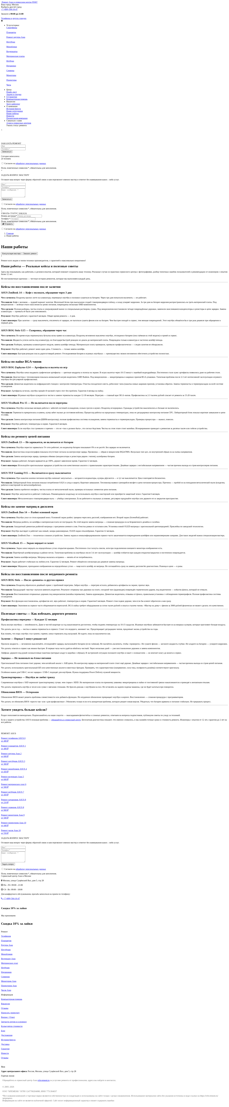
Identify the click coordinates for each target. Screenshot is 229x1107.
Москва (4, 1062)
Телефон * (5, 219)
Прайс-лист (11, 92)
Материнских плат (9, 963)
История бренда (13, 109)
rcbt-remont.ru (44, 1080)
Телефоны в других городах (13, 18)
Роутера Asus (7, 945)
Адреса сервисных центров (18, 123)
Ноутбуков (6, 950)
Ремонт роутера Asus (15, 37)
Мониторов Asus (8, 981)
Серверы (10, 70)
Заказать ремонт (30, 254)
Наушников (6, 972)
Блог (3, 1031)
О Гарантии (11, 97)
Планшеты (11, 32)
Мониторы (11, 75)
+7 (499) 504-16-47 (9, 9)
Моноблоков (6, 954)
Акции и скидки (13, 94)
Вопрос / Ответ (8, 1017)
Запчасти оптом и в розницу (14, 1022)
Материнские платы (15, 56)
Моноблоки (11, 47)
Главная (10, 233)
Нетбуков (5, 968)
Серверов (5, 977)
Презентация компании (17, 118)
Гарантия (5, 1049)
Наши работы (12, 113)
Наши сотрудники (14, 111)
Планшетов (6, 941)
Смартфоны (11, 27)
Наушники (11, 66)
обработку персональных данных (31, 163)
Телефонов (6, 936)
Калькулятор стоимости (12, 1026)
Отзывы (4, 1008)
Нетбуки (10, 61)
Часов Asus (6, 990)
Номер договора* (9, 216)
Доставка (5, 1044)
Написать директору (10, 1013)
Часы (8, 85)
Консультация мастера (11, 254)
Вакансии (5, 1004)
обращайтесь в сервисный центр (66, 720)
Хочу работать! (13, 104)
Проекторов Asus (9, 986)
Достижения (6, 1035)
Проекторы (11, 80)
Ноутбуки (10, 42)
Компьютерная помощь (16, 99)
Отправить (8, 224)
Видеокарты (11, 51)
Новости (10, 116)
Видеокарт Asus (8, 959)
